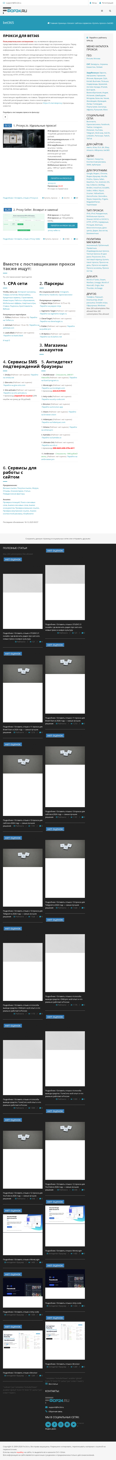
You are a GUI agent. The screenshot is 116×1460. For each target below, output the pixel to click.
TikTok (89, 138)
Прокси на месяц (94, 268)
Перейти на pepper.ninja (50, 306)
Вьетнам (96, 81)
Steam (102, 279)
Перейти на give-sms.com (14, 385)
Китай (89, 81)
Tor (96, 182)
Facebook (54, 294)
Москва (97, 58)
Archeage (98, 288)
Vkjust (101, 190)
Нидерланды (92, 84)
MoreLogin (33, 1210)
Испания (90, 95)
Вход (94, 3)
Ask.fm (107, 133)
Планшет (99, 297)
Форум (35, 488)
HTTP (89, 222)
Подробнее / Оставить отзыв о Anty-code (21, 1312)
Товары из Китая (10, 294)
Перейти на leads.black (13, 335)
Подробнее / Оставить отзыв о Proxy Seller (21, 239)
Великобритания (94, 92)
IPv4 (93, 213)
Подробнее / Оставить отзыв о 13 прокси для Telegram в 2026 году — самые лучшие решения (22, 914)
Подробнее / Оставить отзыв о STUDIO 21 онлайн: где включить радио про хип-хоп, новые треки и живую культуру (21, 636)
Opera (95, 179)
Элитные (98, 225)
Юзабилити (28, 513)
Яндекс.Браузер (93, 176)
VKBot (95, 190)
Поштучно (96, 256)
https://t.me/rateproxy (52, 103)
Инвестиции (8, 300)
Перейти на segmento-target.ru (53, 313)
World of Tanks (93, 279)
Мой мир (99, 133)
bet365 (106, 150)
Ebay (107, 147)
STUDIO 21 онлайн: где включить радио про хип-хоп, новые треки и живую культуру (22, 564)
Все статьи (53, 1384)
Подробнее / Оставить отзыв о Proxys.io (20, 198)
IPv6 (88, 213)
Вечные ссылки (9, 488)
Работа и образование (24, 300)
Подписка (14, 306)
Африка (90, 109)
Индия (105, 92)
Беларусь (95, 64)
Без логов (103, 230)
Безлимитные (93, 233)
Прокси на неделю (100, 265)
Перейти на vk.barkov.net (51, 336)
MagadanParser (93, 202)
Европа (103, 72)
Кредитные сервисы (12, 297)
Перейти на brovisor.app (52, 407)
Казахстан (91, 67)
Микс (105, 109)
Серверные (103, 222)
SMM (89, 164)
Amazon (90, 150)
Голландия (97, 104)
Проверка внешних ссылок (27, 508)
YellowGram (99, 193)
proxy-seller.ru (54, 230)
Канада (97, 87)
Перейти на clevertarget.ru (51, 321)
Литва (89, 104)
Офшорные (92, 305)
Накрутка (99, 159)
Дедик (95, 230)
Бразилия (103, 84)
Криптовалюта (25, 306)
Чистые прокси (93, 253)
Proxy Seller (24, 210)
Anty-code (32, 1274)
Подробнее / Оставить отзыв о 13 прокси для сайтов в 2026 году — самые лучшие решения (22, 823)
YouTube (99, 130)
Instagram (64, 292)
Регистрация (107, 3)
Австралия (91, 75)
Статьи (27, 491)
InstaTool (97, 187)
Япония (90, 78)
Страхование (27, 297)
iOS (108, 182)
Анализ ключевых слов (18, 505)
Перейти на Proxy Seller (62, 225)
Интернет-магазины (27, 292)
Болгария (91, 89)
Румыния (98, 109)
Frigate (105, 199)
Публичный (103, 245)
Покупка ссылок (24, 488)
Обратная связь (55, 1411)
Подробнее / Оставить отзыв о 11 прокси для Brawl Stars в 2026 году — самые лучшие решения (22, 729)
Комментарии (17, 491)
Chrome (103, 173)
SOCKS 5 (104, 219)
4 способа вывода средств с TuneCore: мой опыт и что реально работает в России (21, 1031)
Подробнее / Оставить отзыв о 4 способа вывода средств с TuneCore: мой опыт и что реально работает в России (22, 1102)
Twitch (106, 135)
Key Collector (92, 185)
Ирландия (101, 101)
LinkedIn (90, 135)
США (105, 78)
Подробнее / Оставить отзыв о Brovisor (20, 1372)
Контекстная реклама (96, 162)
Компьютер (92, 299)
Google (90, 173)
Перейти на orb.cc (49, 445)
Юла (95, 147)
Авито (89, 147)
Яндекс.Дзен (50, 1428)
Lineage (97, 282)
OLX (99, 147)
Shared (90, 219)
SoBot (89, 190)
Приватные (91, 248)
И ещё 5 (6, 340)
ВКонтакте (44, 294)
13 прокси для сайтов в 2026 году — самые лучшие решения (21, 747)
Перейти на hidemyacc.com (53, 422)
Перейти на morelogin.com (53, 388)
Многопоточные (94, 227)
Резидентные (101, 213)
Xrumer (90, 193)
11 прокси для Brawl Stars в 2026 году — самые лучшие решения (23, 657)
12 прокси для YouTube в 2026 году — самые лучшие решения (21, 1123)
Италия (104, 87)
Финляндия (91, 101)
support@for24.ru (13, 3)
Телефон (90, 297)
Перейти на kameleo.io (51, 437)
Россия (90, 58)
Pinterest (90, 130)
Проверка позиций (11, 502)
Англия (90, 87)
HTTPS (94, 222)
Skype (89, 199)
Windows (101, 305)
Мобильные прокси (95, 216)
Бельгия (99, 98)
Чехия (106, 98)
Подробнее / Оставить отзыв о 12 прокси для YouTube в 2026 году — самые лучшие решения (22, 1196)
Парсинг (90, 159)
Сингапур (102, 106)
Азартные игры (29, 303)
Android (102, 182)
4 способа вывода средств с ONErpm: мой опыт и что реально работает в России (21, 933)
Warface (90, 282)
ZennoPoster (92, 196)
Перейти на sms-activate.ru (15, 393)
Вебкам (6, 309)
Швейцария (100, 95)
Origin (97, 285)
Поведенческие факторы (14, 493)
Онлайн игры (101, 302)
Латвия (99, 67)
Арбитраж (96, 164)
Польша (104, 81)
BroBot (90, 187)
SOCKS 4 (96, 219)
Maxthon (90, 182)
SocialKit (105, 187)
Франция (98, 78)
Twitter (90, 127)
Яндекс (96, 173)
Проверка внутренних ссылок (16, 511)
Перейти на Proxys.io (61, 178)
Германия (100, 75)
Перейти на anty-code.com (53, 399)
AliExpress (98, 150)
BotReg (101, 185)
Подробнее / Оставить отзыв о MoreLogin (21, 1259)
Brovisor (33, 1326)
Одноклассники (65, 294)
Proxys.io (22, 125)
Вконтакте (91, 121)
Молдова (90, 98)
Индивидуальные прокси (98, 251)
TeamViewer (92, 204)
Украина (104, 64)
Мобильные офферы (12, 303)
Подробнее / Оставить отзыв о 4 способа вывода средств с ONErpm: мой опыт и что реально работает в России (21, 1008)
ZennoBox (102, 196)
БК (103, 147)
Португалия (92, 106)
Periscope (99, 135)
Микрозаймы (24, 294)
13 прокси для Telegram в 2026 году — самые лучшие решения (21, 841)
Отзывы (6, 491)
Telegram (90, 133)
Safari (101, 179)
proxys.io (52, 183)
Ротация (90, 225)
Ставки (6, 306)
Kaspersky (97, 199)
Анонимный (92, 245)
